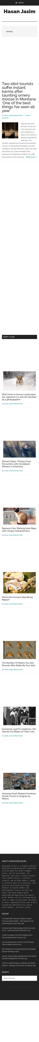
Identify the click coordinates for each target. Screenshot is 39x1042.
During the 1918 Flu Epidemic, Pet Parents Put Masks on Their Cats (19, 730)
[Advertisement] (19, 61)
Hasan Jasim (19, 11)
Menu (21, 3)
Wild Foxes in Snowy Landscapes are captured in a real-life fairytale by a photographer (19, 397)
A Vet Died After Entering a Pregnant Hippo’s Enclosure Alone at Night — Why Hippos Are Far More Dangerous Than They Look (18, 921)
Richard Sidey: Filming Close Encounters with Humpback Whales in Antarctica (16, 464)
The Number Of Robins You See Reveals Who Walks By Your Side (18, 664)
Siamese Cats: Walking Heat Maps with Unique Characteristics (19, 529)
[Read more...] (31, 157)
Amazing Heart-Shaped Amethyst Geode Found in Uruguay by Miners (19, 796)
